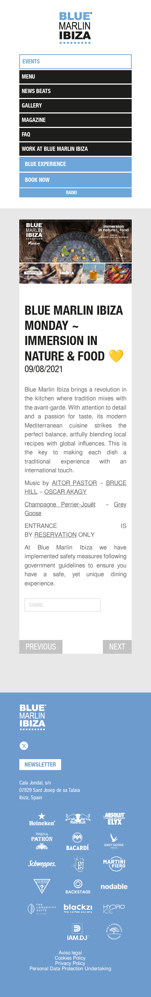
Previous (41, 646)
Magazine (34, 120)
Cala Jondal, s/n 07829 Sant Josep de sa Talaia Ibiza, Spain (49, 790)
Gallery (32, 105)
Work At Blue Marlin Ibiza (55, 149)
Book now (37, 180)
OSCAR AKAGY (65, 492)
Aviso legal (70, 952)
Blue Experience (45, 164)
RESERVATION (55, 535)
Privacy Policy (70, 963)
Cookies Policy (70, 958)
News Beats (36, 91)
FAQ (26, 134)
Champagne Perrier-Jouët (60, 504)
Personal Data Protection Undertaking (70, 968)
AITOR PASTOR (74, 483)
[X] (23, 745)
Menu (28, 76)
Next (117, 646)
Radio (71, 192)
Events (31, 61)
